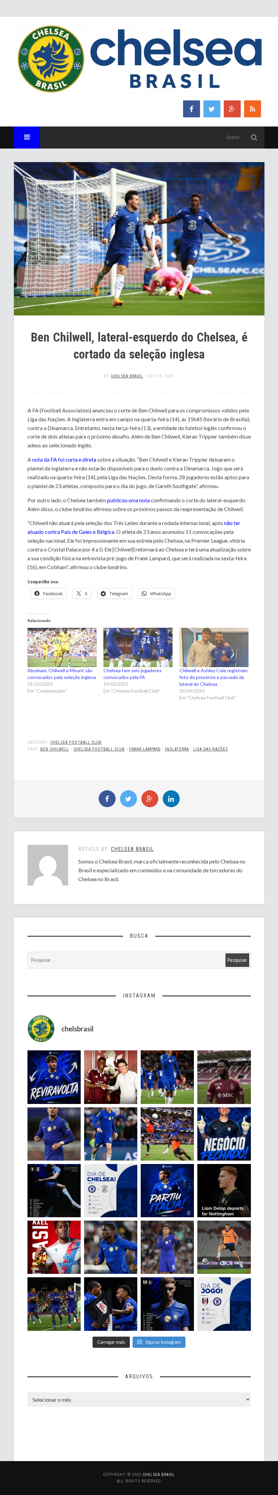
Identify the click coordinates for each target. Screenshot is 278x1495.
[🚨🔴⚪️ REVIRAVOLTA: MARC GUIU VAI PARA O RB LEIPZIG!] (54, 1077)
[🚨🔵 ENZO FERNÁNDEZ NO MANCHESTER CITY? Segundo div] (167, 1247)
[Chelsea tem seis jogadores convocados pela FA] (138, 647)
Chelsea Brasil (127, 376)
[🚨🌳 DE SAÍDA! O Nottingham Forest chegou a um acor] (224, 1247)
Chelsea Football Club (76, 742)
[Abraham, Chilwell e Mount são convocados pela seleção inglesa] (62, 647)
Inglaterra (177, 749)
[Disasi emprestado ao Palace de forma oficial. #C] (54, 1247)
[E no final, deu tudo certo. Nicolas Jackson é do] (110, 1077)
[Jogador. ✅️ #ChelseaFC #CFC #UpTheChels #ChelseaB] (110, 1134)
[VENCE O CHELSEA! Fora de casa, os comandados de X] (54, 1304)
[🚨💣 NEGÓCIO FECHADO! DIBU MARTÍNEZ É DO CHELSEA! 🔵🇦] (224, 1134)
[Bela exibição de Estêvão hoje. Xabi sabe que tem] (167, 1077)
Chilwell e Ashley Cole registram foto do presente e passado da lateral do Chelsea (213, 677)
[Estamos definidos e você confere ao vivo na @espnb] (54, 1190)
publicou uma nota (128, 500)
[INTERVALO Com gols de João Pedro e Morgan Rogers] (110, 1304)
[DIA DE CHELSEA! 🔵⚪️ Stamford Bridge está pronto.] (110, 1190)
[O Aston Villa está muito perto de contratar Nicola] (110, 1247)
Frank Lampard (145, 749)
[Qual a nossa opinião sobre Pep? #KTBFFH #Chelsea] (54, 1134)
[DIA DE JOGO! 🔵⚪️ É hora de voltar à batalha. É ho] (224, 1304)
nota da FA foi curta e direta (64, 459)
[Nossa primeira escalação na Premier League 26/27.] (167, 1304)
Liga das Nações (210, 749)
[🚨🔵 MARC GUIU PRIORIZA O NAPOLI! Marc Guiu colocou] (167, 1190)
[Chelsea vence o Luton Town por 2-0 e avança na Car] (167, 1134)
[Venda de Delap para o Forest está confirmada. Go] (224, 1190)
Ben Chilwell (54, 749)
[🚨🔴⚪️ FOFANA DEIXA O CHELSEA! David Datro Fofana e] (224, 1077)
